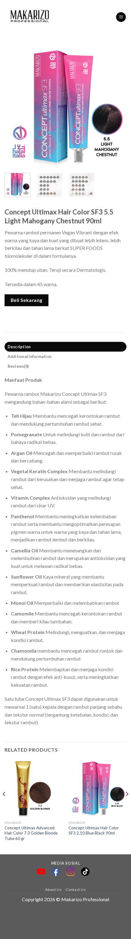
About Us (53, 889)
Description (19, 346)
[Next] (116, 107)
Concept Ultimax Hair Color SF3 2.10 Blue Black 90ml (94, 830)
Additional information (30, 356)
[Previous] (14, 107)
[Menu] (121, 17)
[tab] (65, 347)
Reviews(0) (18, 366)
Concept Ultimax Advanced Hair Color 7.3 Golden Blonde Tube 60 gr (31, 833)
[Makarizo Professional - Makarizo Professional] (30, 17)
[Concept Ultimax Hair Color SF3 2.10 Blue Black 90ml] (97, 788)
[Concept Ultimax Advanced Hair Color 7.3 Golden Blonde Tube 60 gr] (33, 788)
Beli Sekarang (27, 300)
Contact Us (76, 889)
